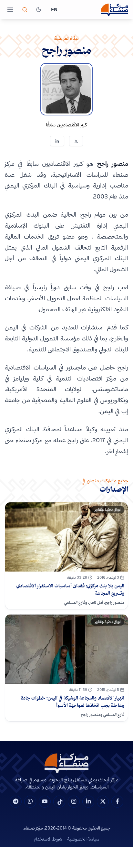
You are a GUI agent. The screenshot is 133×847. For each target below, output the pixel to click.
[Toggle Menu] (10, 10)
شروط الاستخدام (48, 839)
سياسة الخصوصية (83, 839)
